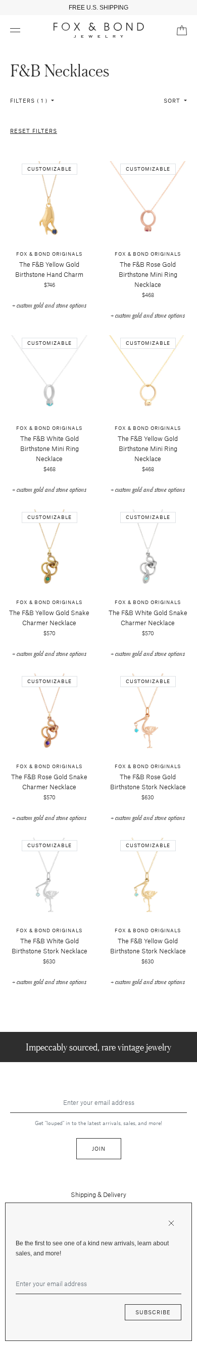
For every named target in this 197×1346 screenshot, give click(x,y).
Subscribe (153, 1312)
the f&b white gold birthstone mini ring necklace (49, 448)
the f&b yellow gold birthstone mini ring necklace (148, 448)
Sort (173, 100)
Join (99, 1148)
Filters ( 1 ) (30, 100)
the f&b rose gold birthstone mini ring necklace (148, 274)
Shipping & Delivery (98, 1194)
